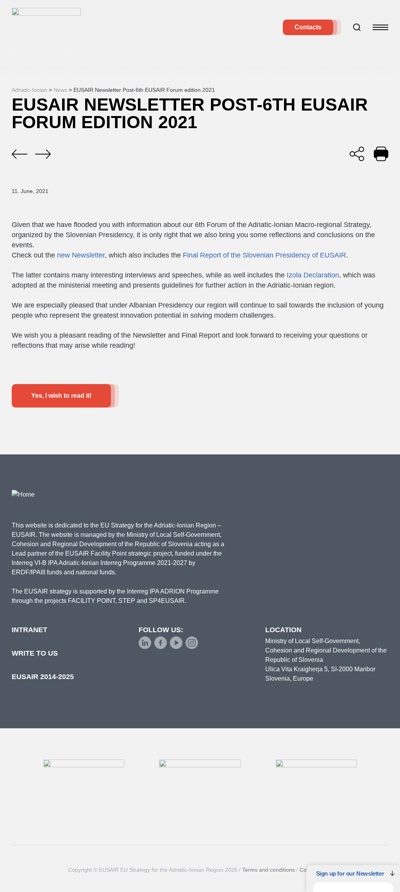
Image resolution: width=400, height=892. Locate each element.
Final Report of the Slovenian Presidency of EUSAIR (264, 255)
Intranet (29, 630)
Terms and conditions (268, 870)
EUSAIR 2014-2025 (43, 677)
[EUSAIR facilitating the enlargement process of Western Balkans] (19, 154)
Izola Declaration (313, 275)
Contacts (308, 27)
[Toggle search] (357, 27)
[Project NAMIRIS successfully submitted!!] (43, 154)
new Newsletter (80, 255)
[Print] (381, 154)
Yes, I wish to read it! (61, 395)
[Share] (357, 154)
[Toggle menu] (380, 27)
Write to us (35, 653)
